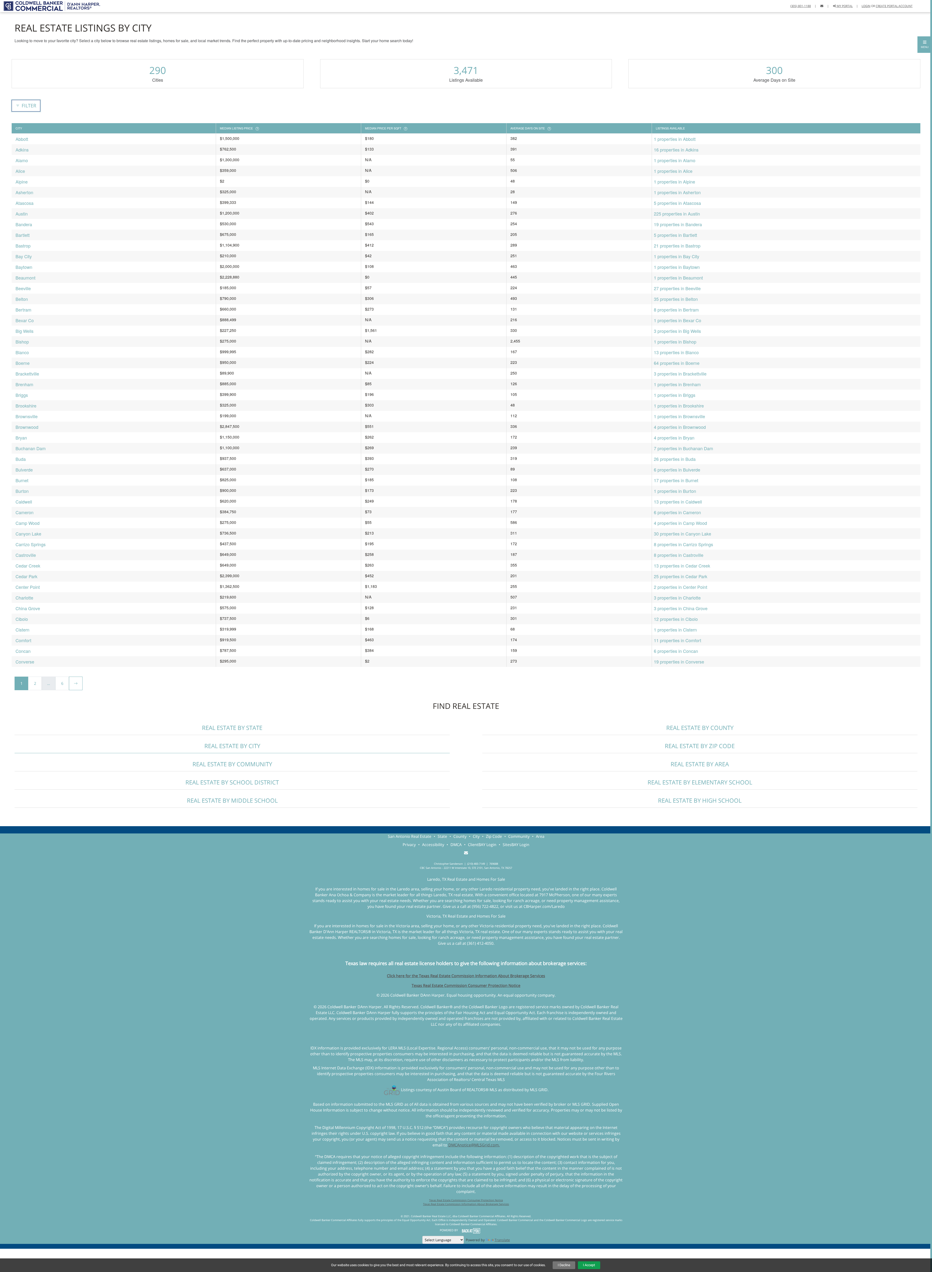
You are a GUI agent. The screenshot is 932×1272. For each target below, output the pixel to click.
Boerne (23, 363)
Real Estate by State (232, 728)
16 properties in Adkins (676, 149)
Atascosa (24, 203)
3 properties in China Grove (680, 608)
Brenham (24, 384)
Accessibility (433, 844)
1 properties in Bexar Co (677, 320)
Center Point (28, 587)
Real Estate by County (699, 728)
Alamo (22, 160)
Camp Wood (28, 523)
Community (519, 836)
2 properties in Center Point (680, 587)
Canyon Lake (28, 533)
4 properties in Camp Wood (680, 523)
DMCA (456, 844)
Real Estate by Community (232, 764)
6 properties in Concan (676, 651)
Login (866, 6)
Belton (22, 299)
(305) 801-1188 (800, 6)
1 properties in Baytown (677, 267)
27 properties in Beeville (677, 288)
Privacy (409, 844)
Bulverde (24, 469)
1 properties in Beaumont (678, 277)
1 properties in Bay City (676, 256)
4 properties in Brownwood (680, 427)
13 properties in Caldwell (678, 501)
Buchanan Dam (31, 448)
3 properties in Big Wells (677, 331)
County (459, 836)
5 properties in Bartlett (675, 235)
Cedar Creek (28, 565)
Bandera (24, 224)
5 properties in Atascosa (677, 203)
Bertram (23, 309)
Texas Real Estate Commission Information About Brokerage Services (466, 1204)
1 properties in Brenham (677, 384)
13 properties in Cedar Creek (682, 565)
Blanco (22, 352)
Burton (22, 491)
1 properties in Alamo (674, 160)
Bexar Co (25, 320)
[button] (924, 44)
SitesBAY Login (516, 844)
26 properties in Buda (675, 459)
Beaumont (25, 277)
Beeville (23, 288)
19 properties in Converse (679, 661)
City (476, 836)
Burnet (22, 480)
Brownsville (27, 416)
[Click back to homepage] (50, 5)
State (442, 836)
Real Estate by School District (232, 782)
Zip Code (494, 836)
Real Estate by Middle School (232, 800)
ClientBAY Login (482, 844)
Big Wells (24, 331)
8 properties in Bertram (676, 309)
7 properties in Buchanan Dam (683, 448)
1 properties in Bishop (675, 341)
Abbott (22, 139)
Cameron (24, 512)
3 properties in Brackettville (680, 373)
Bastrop (23, 245)
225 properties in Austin (677, 213)
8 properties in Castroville (678, 555)
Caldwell (24, 501)
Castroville (26, 555)
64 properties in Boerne (676, 363)
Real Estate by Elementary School (700, 782)
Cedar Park (26, 576)
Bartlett (23, 235)
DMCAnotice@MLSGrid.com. (474, 1145)
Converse (25, 661)
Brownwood (27, 427)
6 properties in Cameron (677, 512)
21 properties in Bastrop (677, 245)
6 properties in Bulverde (677, 469)
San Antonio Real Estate (409, 836)
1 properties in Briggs (674, 395)
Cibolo (22, 619)
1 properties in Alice (673, 171)
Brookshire (26, 405)
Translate (502, 1240)
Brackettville (27, 373)
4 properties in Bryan (674, 437)
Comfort (23, 640)
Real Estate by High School (699, 800)
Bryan (21, 437)
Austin (22, 213)
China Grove (28, 608)
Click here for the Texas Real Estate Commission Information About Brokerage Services (466, 975)
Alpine (22, 181)
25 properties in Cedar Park (680, 576)
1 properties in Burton (675, 491)
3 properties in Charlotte (677, 597)
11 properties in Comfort (677, 640)
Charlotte (24, 597)
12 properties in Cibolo (676, 619)
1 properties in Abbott (675, 139)
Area (540, 836)
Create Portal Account (894, 6)
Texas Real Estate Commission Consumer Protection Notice (466, 985)
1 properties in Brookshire (679, 405)
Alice (20, 171)
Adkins (22, 149)
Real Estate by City (232, 746)
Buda (21, 459)
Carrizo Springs (31, 544)
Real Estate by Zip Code (700, 746)
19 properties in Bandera (678, 224)
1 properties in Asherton (677, 192)
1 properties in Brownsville (679, 416)
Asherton (24, 192)
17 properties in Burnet (676, 480)
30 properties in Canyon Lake (682, 533)
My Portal (844, 6)
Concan (23, 651)
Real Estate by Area (700, 764)
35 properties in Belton (676, 299)
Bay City (24, 256)
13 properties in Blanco (676, 352)
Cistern (22, 629)
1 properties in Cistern (675, 629)
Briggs (22, 395)
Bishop (22, 341)
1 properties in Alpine (674, 181)
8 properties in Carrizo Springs (683, 544)
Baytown (24, 267)
